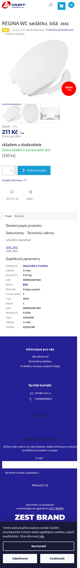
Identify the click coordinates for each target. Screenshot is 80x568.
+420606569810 (43, 399)
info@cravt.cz (43, 393)
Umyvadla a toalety (35, 266)
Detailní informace (12, 180)
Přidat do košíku (36, 170)
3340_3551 (12, 247)
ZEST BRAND (56, 508)
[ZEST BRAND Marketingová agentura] (40, 517)
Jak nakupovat (40, 357)
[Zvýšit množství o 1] (16, 168)
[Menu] (71, 5)
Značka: (15, 34)
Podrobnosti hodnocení (59, 30)
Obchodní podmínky (40, 361)
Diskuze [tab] (19, 216)
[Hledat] (51, 5)
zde (41, 536)
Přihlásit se (40, 485)
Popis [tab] (8, 216)
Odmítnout (20, 558)
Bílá (25, 285)
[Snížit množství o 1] (16, 172)
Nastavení (38, 546)
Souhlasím (57, 558)
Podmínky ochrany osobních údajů (40, 366)
